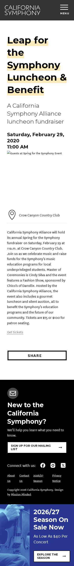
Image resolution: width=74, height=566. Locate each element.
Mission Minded (21, 494)
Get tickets (15, 331)
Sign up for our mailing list (31, 447)
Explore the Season (47, 556)
